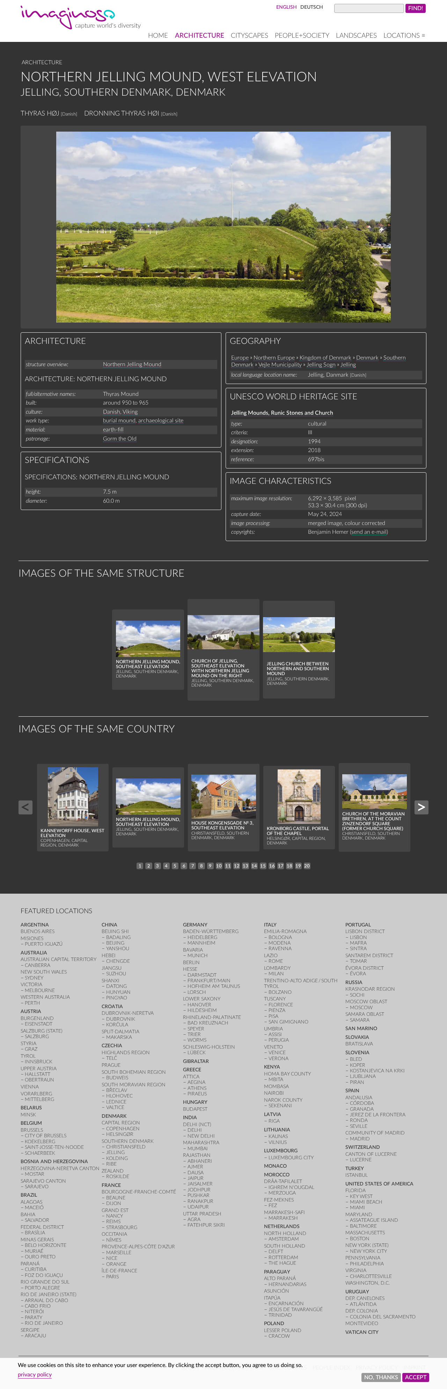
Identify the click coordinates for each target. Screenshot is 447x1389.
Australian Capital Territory (58, 959)
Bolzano (280, 992)
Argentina (35, 925)
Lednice (116, 1101)
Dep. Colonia (361, 1311)
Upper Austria (39, 1068)
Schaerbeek (40, 1153)
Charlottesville (371, 1276)
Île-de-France (119, 1270)
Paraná (30, 1263)
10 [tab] (219, 866)
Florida (355, 1190)
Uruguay (357, 1291)
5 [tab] (175, 866)
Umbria (273, 1029)
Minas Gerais (37, 1239)
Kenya (272, 1067)
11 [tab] (228, 866)
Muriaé (34, 1251)
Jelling (348, 365)
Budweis (117, 1077)
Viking (130, 412)
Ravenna (280, 948)
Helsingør (119, 1134)
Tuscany (275, 999)
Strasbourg (121, 1227)
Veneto (273, 1047)
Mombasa (276, 1086)
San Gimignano (288, 1022)
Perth (32, 1003)
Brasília (35, 1232)
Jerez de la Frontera (377, 1114)
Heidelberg (202, 937)
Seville (358, 1126)
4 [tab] (166, 866)
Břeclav (116, 1090)
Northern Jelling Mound (132, 364)
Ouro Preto (40, 1256)
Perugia (279, 1040)
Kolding (117, 1158)
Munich (198, 955)
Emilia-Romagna (285, 931)
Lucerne (361, 1159)
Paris (112, 1276)
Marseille (118, 1252)
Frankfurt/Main (209, 980)
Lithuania (277, 1129)
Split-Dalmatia (120, 1031)
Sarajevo (37, 1186)
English (286, 7)
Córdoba (362, 1103)
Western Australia (45, 997)
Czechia (112, 1045)
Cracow (279, 1336)
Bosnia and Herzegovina (54, 1161)
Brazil (29, 1195)
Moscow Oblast (366, 1001)
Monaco (275, 1166)
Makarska (119, 1037)
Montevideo (361, 1323)
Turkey (354, 1168)
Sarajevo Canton (43, 1181)
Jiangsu (112, 968)
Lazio (271, 955)
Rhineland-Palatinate (212, 1017)
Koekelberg (40, 1141)
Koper (357, 1065)
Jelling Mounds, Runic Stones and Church (282, 413)
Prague (111, 1065)
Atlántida (363, 1304)
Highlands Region (126, 1052)
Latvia (272, 1114)
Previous (25, 807)
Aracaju (35, 1335)
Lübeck (197, 1052)
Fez (273, 1205)
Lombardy (277, 968)
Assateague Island (374, 1220)
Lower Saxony (201, 999)
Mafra (358, 943)
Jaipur (196, 1178)
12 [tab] (237, 866)
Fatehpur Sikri (206, 1225)
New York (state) (367, 1245)
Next (421, 807)
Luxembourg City (291, 1157)
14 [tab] (254, 866)
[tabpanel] (148, 650)
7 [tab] (192, 866)
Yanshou (117, 948)
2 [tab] (148, 866)
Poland (274, 1323)
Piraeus (197, 1093)
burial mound (119, 420)
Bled (356, 1059)
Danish (111, 412)
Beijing (115, 943)
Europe (240, 358)
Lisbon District (365, 931)
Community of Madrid (375, 1133)
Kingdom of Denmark (325, 358)
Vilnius (278, 1142)
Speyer (196, 1029)
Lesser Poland (282, 1330)
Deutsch (311, 7)
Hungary (195, 1102)
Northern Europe (274, 358)
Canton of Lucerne (371, 1154)
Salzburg (37, 1036)
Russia (353, 982)
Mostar (34, 1174)
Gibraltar (196, 1061)
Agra (194, 1219)
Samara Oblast (364, 1014)
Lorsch (197, 992)
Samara (359, 1020)
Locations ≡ (404, 35)
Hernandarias (287, 1284)
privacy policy (35, 1374)
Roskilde (117, 1176)
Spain (352, 1090)
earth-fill (113, 430)
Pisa (273, 1016)
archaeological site (160, 420)
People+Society (302, 35)
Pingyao (116, 997)
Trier (194, 1034)
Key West (361, 1196)
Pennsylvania (362, 1258)
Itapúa (272, 1298)
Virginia (355, 1270)
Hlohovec (119, 1096)
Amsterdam (284, 1239)
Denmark (367, 358)
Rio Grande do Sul (45, 1282)
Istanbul (356, 1175)
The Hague (282, 1263)
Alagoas (31, 1202)
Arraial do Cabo (46, 1300)
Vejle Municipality (280, 365)
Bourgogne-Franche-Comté (139, 1192)
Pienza (277, 1010)
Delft (276, 1251)
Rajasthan (197, 1155)
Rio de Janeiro (44, 1323)
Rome (276, 961)
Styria (28, 1043)
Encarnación (286, 1303)
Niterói (34, 1311)
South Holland (284, 1246)
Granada (362, 1109)
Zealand (113, 1171)
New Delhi (201, 1136)
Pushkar (199, 1195)
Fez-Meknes (279, 1200)
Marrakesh (283, 1218)
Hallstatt (37, 1074)
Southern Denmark (128, 1141)
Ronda (359, 1120)
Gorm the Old (120, 439)
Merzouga (282, 1193)
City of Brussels (45, 1135)
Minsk (28, 1114)
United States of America (379, 1184)
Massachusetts (365, 1232)
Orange (116, 1264)
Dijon (113, 1203)
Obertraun (39, 1080)
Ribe (111, 1164)
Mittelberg (39, 1099)
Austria (31, 1011)
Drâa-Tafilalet (283, 1181)
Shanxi (110, 980)
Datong (116, 986)
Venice (277, 1052)
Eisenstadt (38, 1024)
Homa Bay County (287, 1074)
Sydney (34, 978)
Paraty (33, 1317)
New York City (368, 1251)
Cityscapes (249, 35)
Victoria (31, 984)
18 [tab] (289, 866)
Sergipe (30, 1330)
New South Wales (44, 972)
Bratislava (359, 1044)
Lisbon (358, 937)
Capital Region (121, 1122)
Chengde (118, 961)
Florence (281, 1004)
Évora (358, 973)
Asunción (276, 1291)
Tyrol (28, 1056)
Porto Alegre (42, 1288)
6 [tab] (184, 866)
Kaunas (278, 1136)
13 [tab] (245, 866)
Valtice (115, 1107)
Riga (274, 1121)
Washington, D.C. (367, 1283)
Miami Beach (366, 1202)
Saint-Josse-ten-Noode (54, 1147)
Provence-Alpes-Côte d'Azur (138, 1246)
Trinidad (280, 1315)
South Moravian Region (134, 1084)
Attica (191, 1076)
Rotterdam (283, 1257)
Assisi (275, 1034)
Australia (34, 952)
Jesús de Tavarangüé (296, 1309)
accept (415, 1377)
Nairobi (274, 1093)
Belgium (31, 1123)
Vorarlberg (36, 1093)
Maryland (358, 1214)
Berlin (191, 962)
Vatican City (362, 1332)
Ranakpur (200, 1201)
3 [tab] (157, 866)
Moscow (361, 1007)
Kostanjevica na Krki (377, 1070)
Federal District (42, 1227)
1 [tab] (140, 866)
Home (158, 35)
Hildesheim (202, 1010)
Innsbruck (38, 1061)
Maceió (34, 1207)
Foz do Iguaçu (44, 1275)
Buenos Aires (37, 931)
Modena (280, 943)
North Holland (285, 1233)
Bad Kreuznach (208, 1023)
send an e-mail (369, 532)
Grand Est (115, 1210)
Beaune (115, 1197)
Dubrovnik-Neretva (128, 1013)
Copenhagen (123, 1128)
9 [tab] (210, 866)
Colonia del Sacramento (383, 1317)
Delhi (195, 1130)
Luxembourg (281, 1150)
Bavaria (193, 950)
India (190, 1117)
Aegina (196, 1082)
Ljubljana (363, 1076)
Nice (111, 1258)
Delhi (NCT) (197, 1124)
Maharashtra (201, 1142)
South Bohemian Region (134, 1072)
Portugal (358, 925)
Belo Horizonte (45, 1245)
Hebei (109, 955)
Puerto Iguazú (44, 944)
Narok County (283, 1100)
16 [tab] (272, 866)
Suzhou (116, 973)
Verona (278, 1058)
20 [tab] (307, 866)
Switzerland (362, 1147)
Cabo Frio (38, 1306)
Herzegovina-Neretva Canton (60, 1168)
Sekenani (280, 1105)
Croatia (112, 1006)
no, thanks (381, 1377)
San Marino (361, 1028)
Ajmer (195, 1166)
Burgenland (37, 1018)
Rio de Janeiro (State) (48, 1294)
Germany (195, 925)
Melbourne (40, 990)
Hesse (190, 969)
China (109, 925)
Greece (192, 1069)
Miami (357, 1207)
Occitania (114, 1234)
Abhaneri (200, 1161)
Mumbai (198, 1148)
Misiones (32, 938)
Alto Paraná (280, 1278)
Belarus (31, 1107)
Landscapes (356, 35)
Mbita (276, 1079)
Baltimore (363, 1226)
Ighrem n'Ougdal (291, 1187)
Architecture (199, 35)
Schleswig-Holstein (209, 1047)
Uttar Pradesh (202, 1214)
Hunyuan (118, 992)
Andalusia (358, 1097)
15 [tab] (263, 866)
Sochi (357, 995)
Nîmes (113, 1240)
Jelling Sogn (321, 365)
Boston (359, 1238)
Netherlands (282, 1226)
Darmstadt (202, 975)
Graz (31, 1049)
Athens (197, 1088)
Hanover (199, 1004)
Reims (113, 1221)
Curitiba (35, 1269)
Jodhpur (199, 1189)
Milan (276, 973)
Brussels (32, 1130)
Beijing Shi (115, 931)
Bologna (280, 937)
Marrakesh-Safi (284, 1212)
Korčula (117, 1024)
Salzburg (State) (42, 1031)
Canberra (37, 965)
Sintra (358, 948)
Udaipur (198, 1207)
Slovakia (357, 1037)
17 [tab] (281, 866)
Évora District (364, 968)
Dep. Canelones (364, 1298)
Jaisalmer (200, 1184)
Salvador (37, 1220)
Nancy (114, 1216)
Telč (111, 1058)
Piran (357, 1082)
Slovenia (357, 1052)
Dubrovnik (120, 1019)
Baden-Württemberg (211, 931)
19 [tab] (298, 866)
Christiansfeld (126, 1147)
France (111, 1185)
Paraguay (277, 1272)
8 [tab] (201, 866)
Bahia (28, 1214)
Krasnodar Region (370, 989)
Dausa (196, 1172)
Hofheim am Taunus (214, 986)
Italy (270, 925)
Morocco (277, 1174)
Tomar (358, 961)
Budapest (195, 1109)
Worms (197, 1040)
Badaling (118, 937)
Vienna (30, 1086)
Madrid (360, 1139)
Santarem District (369, 955)
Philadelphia (367, 1263)
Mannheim (201, 943)
